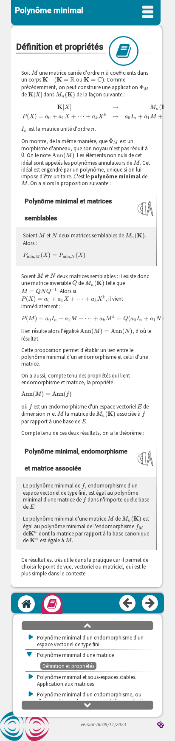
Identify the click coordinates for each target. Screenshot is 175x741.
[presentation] (34, 72)
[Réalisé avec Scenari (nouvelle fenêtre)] (160, 725)
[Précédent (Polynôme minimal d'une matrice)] (127, 603)
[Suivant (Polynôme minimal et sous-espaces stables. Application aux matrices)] (150, 603)
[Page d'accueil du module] (26, 603)
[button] (87, 625)
